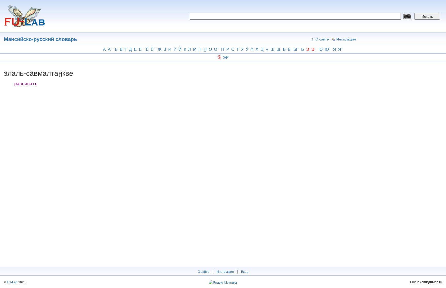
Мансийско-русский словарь (40, 39)
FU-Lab (12, 282)
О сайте (322, 39)
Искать (427, 16)
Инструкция (346, 39)
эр (226, 57)
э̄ (219, 57)
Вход (244, 271)
